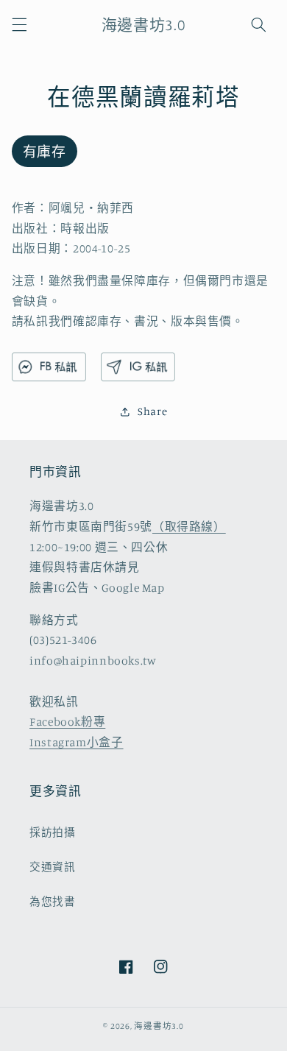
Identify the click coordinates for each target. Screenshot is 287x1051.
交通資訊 (52, 866)
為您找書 (52, 901)
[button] (19, 24)
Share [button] (152, 411)
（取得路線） (189, 527)
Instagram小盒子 (76, 742)
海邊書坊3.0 (158, 1026)
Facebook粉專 (67, 722)
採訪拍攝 (52, 832)
